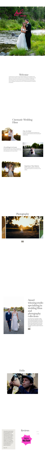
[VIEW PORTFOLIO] (22, 241)
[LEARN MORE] (29, 329)
